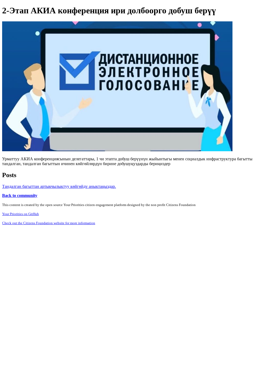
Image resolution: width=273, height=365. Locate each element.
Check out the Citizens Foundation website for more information (48, 223)
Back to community (19, 195)
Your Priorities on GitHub (20, 214)
